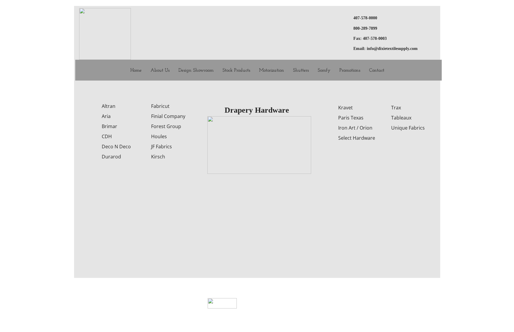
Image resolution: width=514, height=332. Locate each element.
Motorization (271, 70)
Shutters (301, 70)
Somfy (324, 70)
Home (136, 70)
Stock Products (236, 70)
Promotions (349, 70)
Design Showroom (196, 70)
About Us (160, 70)
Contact (376, 70)
